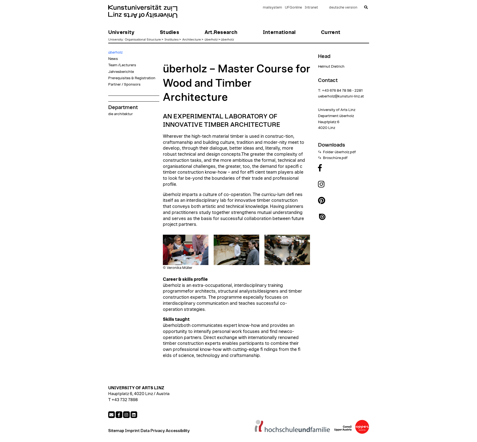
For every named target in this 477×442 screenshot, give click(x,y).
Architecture (191, 39)
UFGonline (293, 7)
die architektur (120, 114)
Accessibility (178, 431)
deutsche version (343, 7)
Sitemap (116, 431)
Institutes (172, 39)
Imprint (132, 431)
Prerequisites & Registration (131, 78)
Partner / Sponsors (124, 84)
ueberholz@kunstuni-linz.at (341, 96)
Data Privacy (153, 431)
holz (115, 52)
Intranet (311, 7)
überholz (211, 39)
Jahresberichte (121, 72)
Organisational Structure (143, 39)
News (113, 59)
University (115, 39)
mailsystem (272, 7)
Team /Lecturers (122, 65)
